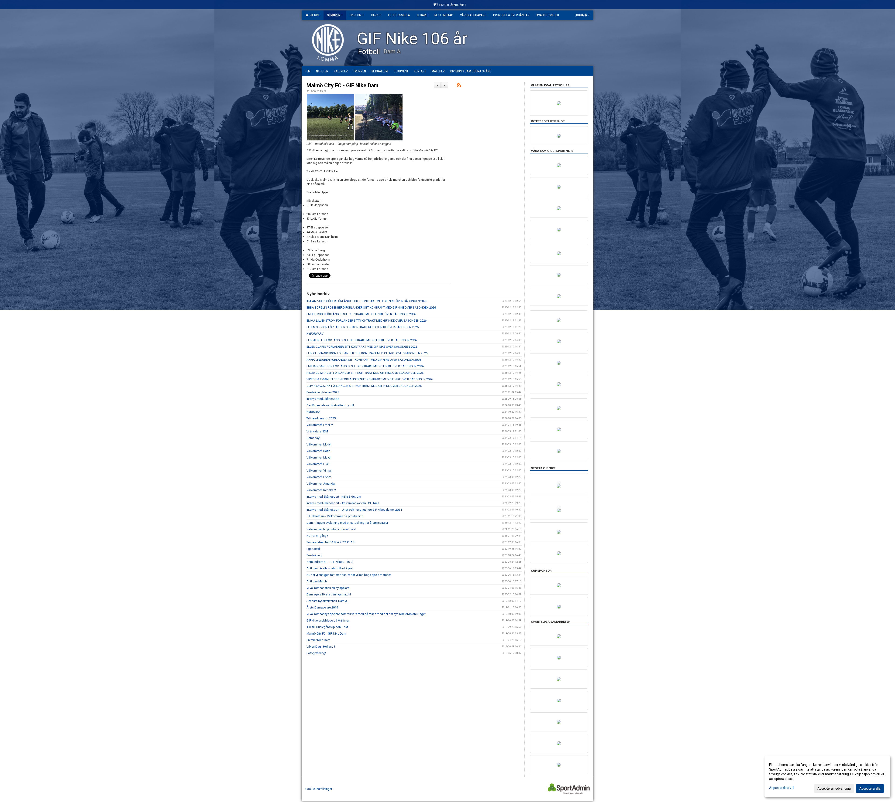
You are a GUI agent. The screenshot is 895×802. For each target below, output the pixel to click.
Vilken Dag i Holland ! (320, 646)
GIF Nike (314, 15)
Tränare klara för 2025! (321, 418)
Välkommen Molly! (318, 444)
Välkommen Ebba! (318, 477)
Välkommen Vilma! (318, 470)
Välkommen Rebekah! (321, 490)
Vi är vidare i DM (317, 431)
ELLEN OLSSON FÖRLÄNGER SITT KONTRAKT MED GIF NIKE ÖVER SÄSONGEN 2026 (362, 327)
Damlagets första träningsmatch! (328, 594)
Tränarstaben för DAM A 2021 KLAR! (330, 542)
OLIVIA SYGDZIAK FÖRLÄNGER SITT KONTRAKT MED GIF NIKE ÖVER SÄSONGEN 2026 (364, 385)
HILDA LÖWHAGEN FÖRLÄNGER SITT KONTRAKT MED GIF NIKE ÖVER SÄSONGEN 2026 (364, 372)
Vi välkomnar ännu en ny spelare (327, 588)
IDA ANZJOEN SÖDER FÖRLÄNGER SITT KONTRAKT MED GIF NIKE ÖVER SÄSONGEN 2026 (366, 301)
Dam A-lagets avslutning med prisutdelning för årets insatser (347, 522)
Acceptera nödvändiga (834, 788)
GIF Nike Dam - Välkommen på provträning (334, 516)
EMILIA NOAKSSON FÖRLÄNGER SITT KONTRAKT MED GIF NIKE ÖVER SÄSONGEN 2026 (365, 366)
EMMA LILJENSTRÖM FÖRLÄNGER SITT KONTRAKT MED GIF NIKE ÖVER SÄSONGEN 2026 (366, 320)
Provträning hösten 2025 (322, 392)
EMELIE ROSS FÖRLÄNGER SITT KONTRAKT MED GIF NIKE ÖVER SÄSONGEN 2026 (361, 314)
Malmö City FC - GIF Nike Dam (342, 85)
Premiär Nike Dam (318, 640)
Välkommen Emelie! (319, 425)
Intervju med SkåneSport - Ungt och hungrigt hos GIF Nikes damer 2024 (354, 509)
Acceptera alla (870, 788)
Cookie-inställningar (318, 789)
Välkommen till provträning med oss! (331, 529)
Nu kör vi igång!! (317, 535)
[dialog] (827, 776)
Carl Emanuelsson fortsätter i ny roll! (330, 405)
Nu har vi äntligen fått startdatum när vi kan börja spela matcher (348, 575)
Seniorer (333, 15)
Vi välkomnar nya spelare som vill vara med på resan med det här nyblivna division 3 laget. (366, 614)
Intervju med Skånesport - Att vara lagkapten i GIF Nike (342, 503)
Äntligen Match (316, 581)
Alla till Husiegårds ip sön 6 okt (327, 627)
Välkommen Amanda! (320, 483)
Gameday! (313, 438)
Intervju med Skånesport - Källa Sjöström (333, 496)
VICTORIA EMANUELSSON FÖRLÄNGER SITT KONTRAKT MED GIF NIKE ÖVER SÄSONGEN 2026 (369, 379)
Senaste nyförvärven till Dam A (326, 601)
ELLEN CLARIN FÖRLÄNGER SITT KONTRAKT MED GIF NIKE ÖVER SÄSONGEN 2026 (361, 346)
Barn (375, 15)
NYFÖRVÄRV (315, 333)
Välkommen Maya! (318, 457)
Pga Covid (313, 549)
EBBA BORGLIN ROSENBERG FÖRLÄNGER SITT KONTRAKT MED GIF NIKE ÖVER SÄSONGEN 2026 (371, 307)
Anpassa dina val (781, 788)
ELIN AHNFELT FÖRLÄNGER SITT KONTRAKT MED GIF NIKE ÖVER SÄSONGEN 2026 (361, 340)
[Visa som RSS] (459, 85)
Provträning (314, 555)
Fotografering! (316, 653)
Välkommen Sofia (318, 451)
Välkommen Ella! (317, 464)
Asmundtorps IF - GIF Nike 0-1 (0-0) (330, 562)
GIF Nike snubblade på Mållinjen (328, 620)
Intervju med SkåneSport (322, 399)
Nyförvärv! (313, 412)
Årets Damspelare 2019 (322, 607)
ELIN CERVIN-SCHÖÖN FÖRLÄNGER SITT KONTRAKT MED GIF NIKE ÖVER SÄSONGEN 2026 (366, 353)
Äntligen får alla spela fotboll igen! (329, 568)
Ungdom (355, 15)
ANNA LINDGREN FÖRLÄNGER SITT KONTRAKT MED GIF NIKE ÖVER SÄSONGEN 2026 (363, 359)
